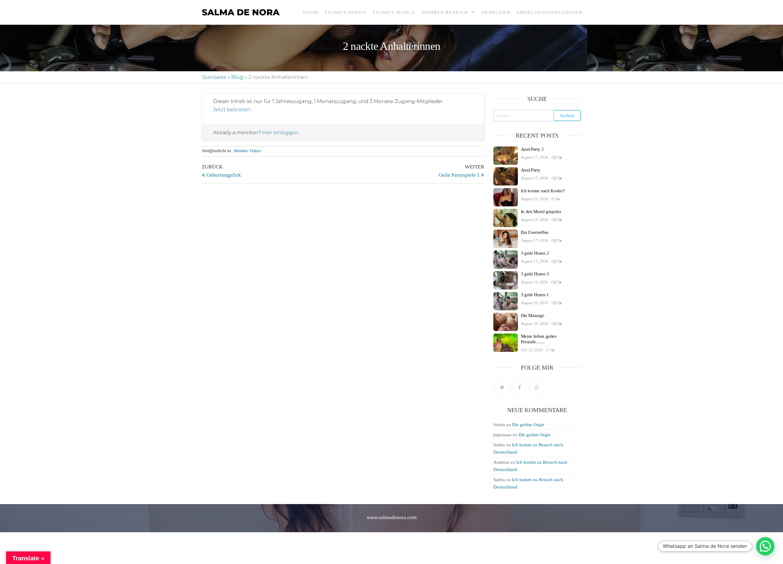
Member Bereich (444, 12)
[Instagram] (537, 387)
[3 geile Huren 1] (505, 300)
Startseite (214, 77)
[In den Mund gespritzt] (505, 217)
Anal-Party (530, 170)
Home (311, 12)
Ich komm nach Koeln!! (543, 190)
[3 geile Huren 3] (505, 279)
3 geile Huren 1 (535, 294)
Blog (237, 77)
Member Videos (247, 151)
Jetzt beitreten (231, 109)
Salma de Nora (241, 12)
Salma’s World (394, 12)
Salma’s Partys (346, 12)
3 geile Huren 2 (535, 253)
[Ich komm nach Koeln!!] (505, 196)
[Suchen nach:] (537, 115)
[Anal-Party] (505, 175)
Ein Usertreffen (535, 232)
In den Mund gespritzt (541, 211)
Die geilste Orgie (528, 424)
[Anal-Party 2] (505, 155)
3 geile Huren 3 (535, 273)
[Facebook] (519, 387)
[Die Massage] (505, 321)
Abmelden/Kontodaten (550, 12)
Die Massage (532, 315)
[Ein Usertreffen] (505, 238)
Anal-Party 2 (532, 149)
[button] (765, 546)
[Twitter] (502, 387)
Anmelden (495, 12)
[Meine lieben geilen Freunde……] (505, 342)
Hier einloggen (280, 132)
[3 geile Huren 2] (505, 258)
